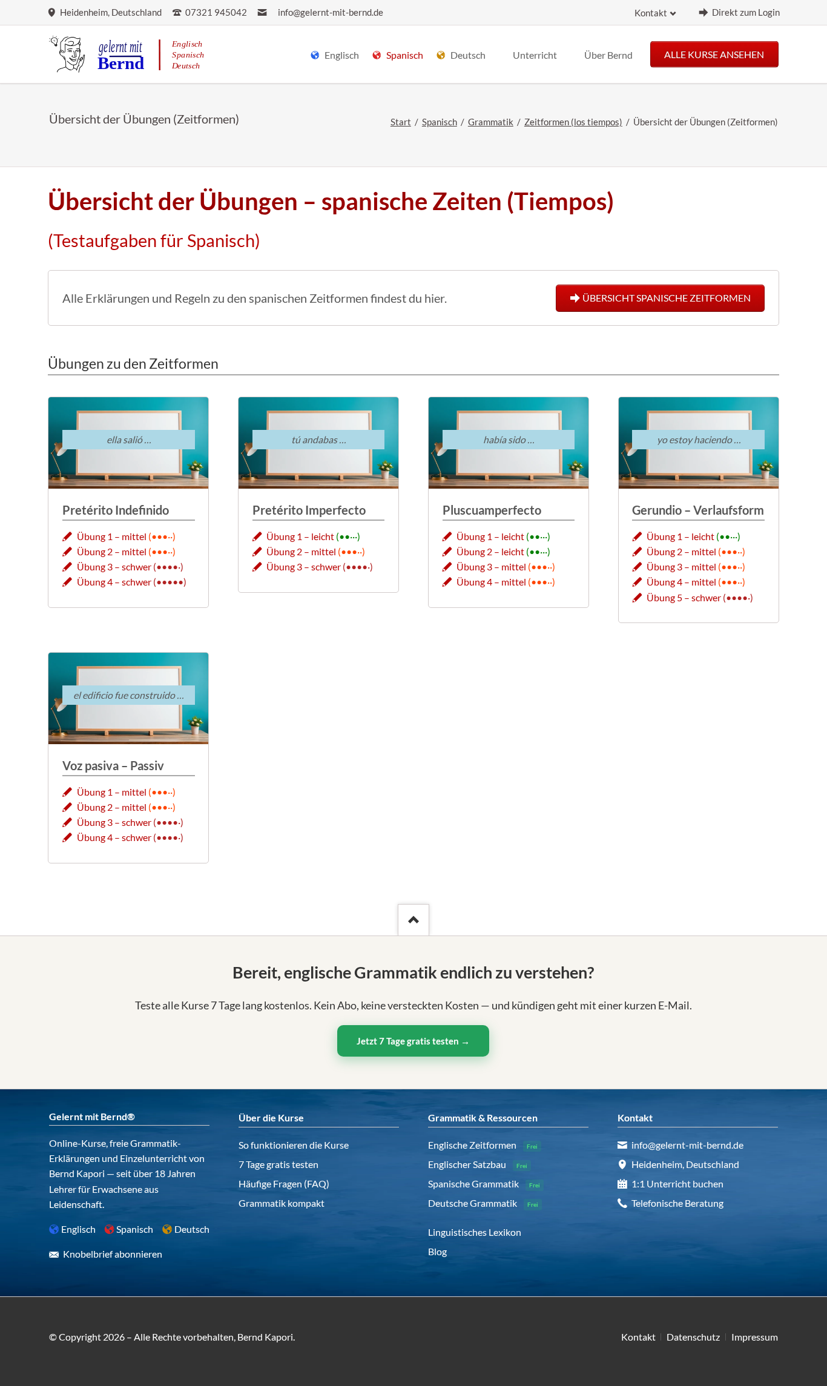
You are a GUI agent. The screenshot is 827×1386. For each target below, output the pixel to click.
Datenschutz (693, 1336)
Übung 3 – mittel (491, 566)
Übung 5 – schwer (684, 597)
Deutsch (191, 1229)
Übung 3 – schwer (114, 566)
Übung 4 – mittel (491, 581)
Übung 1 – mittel (112, 536)
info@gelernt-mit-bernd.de (330, 12)
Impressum (754, 1336)
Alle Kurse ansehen (714, 53)
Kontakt (650, 13)
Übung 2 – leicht (490, 551)
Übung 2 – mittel (112, 551)
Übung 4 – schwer (114, 581)
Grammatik (490, 122)
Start (400, 122)
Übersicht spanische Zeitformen (666, 297)
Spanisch (439, 122)
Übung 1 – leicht (300, 536)
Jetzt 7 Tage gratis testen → (413, 1040)
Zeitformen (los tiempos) (573, 122)
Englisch (78, 1229)
